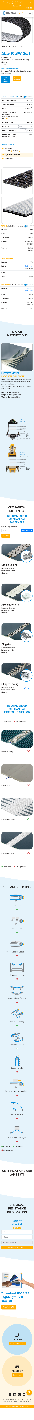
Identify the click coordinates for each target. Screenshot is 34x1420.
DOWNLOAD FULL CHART (17, 1247)
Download (9, 1307)
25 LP (27, 687)
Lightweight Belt (13, 46)
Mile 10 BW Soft (6, 48)
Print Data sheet (5, 79)
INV (21, 46)
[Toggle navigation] (29, 13)
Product (6, 1399)
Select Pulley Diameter (9, 527)
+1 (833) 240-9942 (17, 1343)
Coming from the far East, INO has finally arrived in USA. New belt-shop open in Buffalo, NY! (17, 4)
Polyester (29, 266)
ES (31, 8)
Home (3, 46)
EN (29, 8)
